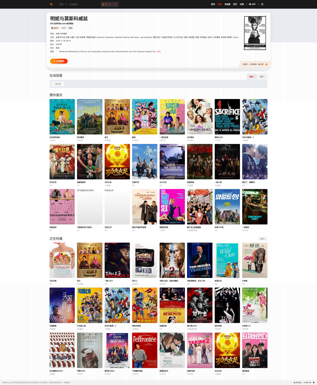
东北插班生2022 (56, 371)
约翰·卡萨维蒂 (189, 37)
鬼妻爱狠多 (81, 182)
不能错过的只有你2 (84, 227)
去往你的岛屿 (55, 137)
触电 (134, 137)
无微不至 (135, 182)
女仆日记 (163, 182)
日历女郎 (53, 281)
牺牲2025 (219, 137)
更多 (262, 239)
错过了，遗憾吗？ (249, 182)
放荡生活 (218, 281)
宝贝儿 (134, 281)
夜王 (106, 137)
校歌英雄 (190, 182)
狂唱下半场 (219, 227)
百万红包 (53, 182)
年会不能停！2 (248, 137)
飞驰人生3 (109, 281)
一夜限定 (245, 227)
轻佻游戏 (53, 227)
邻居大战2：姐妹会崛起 (169, 281)
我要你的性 (164, 227)
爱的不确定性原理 (139, 227)
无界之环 (108, 227)
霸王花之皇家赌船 (194, 227)
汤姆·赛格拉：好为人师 (196, 281)
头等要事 (53, 326)
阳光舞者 (80, 137)
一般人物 (218, 182)
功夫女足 (108, 182)
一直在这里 (164, 137)
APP (254, 4)
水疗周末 (190, 137)
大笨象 (244, 281)
